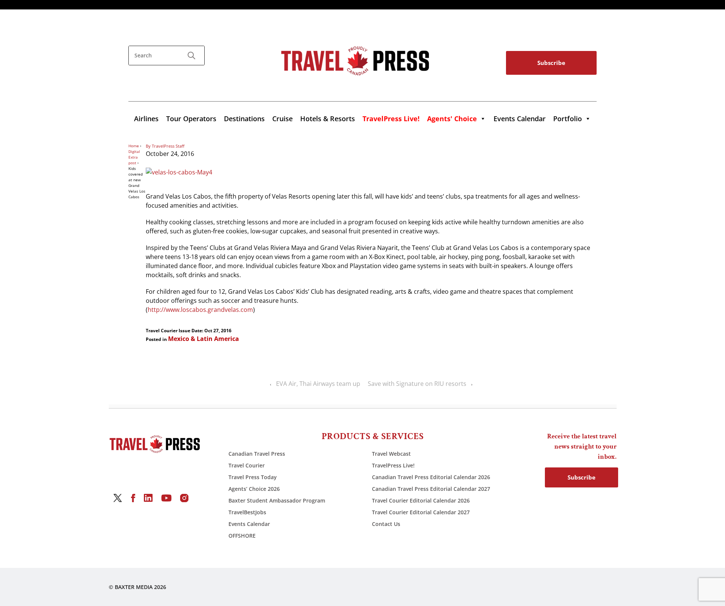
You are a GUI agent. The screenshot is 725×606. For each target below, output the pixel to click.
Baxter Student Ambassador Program (276, 500)
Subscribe (551, 62)
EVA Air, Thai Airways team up (318, 383)
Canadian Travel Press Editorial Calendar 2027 (431, 488)
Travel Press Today (252, 477)
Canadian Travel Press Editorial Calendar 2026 (431, 477)
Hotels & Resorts (327, 118)
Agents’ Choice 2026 (254, 488)
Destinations (244, 118)
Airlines (146, 118)
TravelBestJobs (247, 512)
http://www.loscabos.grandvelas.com (200, 309)
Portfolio (567, 118)
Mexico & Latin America (203, 339)
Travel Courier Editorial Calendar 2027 (421, 512)
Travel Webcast (391, 453)
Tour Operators (191, 118)
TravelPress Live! (393, 465)
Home (133, 145)
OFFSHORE (242, 535)
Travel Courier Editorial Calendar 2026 (421, 500)
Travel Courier (246, 465)
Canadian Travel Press (256, 453)
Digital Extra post (134, 157)
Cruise (282, 118)
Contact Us (386, 523)
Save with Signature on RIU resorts (417, 383)
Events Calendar (520, 118)
